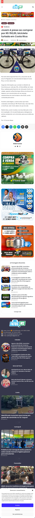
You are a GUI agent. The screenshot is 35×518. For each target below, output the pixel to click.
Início (3, 19)
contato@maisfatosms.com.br (14, 334)
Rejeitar (17, 510)
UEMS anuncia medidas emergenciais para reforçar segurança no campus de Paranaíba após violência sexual (17, 488)
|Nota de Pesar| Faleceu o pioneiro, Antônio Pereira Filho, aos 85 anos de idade (22, 381)
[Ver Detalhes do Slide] (17, 14)
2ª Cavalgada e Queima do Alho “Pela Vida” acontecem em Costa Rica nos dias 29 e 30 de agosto (21, 279)
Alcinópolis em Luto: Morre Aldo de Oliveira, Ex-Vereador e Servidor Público (21, 371)
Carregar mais (17, 311)
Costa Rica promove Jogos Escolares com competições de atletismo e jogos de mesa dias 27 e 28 (22, 288)
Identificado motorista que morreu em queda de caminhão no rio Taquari (15, 416)
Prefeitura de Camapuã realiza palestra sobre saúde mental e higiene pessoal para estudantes (16, 452)
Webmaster (5, 40)
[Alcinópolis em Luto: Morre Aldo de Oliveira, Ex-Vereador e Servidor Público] (5, 373)
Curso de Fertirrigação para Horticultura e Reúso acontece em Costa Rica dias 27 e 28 (21, 304)
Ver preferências (17, 514)
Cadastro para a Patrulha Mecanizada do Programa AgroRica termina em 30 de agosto (22, 296)
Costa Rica (13, 19)
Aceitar (17, 505)
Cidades (8, 19)
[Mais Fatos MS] (17, 6)
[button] (32, 490)
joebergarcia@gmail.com (13, 335)
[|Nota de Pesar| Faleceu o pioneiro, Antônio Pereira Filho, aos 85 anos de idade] (5, 383)
